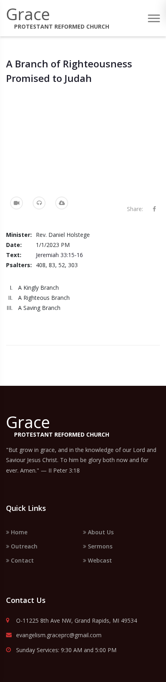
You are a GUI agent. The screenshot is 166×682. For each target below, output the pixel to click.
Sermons (99, 546)
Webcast (99, 560)
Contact (21, 560)
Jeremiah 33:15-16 (59, 255)
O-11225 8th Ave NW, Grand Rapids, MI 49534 (76, 620)
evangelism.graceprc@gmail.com (59, 635)
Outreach (23, 546)
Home (18, 532)
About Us (100, 532)
